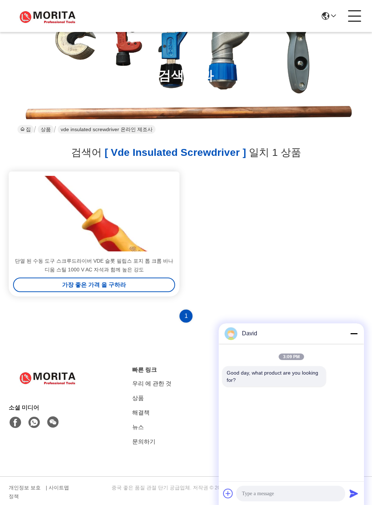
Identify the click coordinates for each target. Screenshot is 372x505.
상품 (46, 129)
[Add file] (228, 493)
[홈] (49, 386)
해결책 (141, 412)
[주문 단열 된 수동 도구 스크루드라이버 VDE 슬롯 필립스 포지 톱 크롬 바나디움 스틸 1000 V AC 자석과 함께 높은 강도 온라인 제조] (94, 213)
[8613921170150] (34, 422)
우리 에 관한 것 (151, 383)
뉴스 (138, 427)
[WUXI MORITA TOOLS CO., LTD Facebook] (15, 422)
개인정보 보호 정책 (25, 492)
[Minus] (353, 333)
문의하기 (143, 442)
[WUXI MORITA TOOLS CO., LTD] (49, 16)
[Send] (354, 493)
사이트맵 (59, 487)
